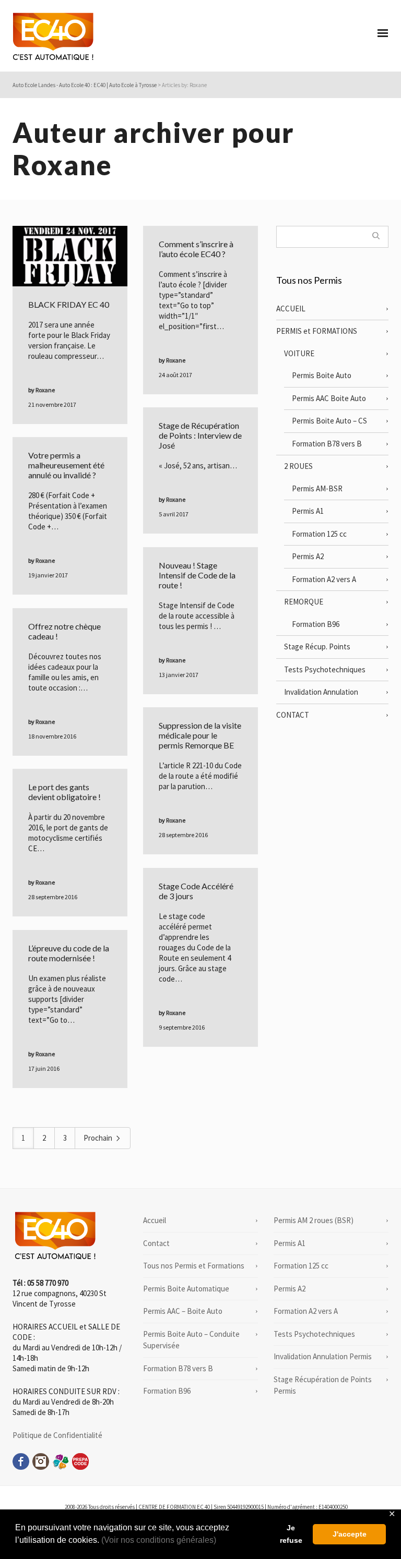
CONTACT (292, 715)
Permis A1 (308, 511)
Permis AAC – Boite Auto (182, 1311)
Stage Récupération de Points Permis (323, 1385)
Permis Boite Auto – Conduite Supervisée (191, 1340)
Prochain (99, 1138)
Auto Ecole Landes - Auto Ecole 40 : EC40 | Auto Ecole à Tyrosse (85, 85)
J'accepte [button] (350, 1534)
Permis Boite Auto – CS (329, 421)
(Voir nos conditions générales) (158, 1540)
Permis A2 (308, 556)
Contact (156, 1243)
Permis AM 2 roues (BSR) (313, 1220)
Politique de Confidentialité (57, 1435)
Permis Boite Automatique (186, 1289)
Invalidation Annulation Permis (323, 1356)
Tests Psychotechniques (324, 669)
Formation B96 (315, 624)
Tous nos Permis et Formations (193, 1266)
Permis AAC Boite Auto (329, 398)
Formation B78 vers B (327, 444)
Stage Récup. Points (317, 646)
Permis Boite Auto (321, 375)
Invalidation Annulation (321, 692)
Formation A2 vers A (324, 579)
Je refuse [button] (291, 1534)
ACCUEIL (290, 308)
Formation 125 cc (319, 534)
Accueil (154, 1220)
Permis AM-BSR (317, 488)
